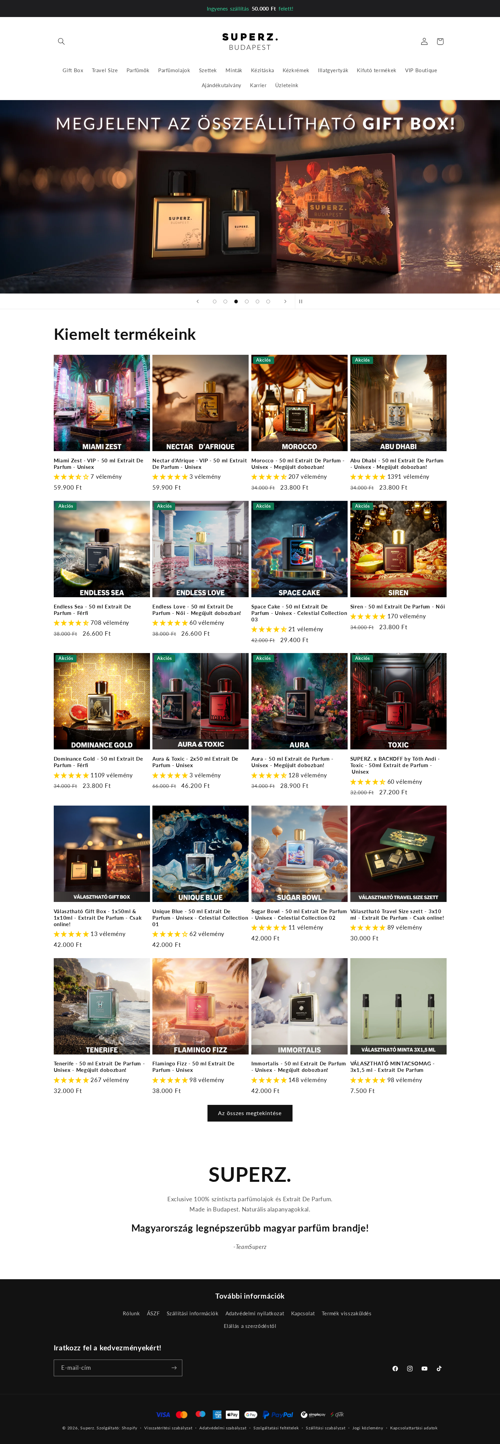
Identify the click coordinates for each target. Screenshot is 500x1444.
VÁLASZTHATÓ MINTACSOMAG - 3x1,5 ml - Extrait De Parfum (392, 1066)
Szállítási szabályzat (325, 1428)
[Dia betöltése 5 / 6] (257, 301)
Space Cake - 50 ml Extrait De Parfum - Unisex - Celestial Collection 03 (299, 612)
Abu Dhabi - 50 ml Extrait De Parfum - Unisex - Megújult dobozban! (397, 463)
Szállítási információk (193, 1314)
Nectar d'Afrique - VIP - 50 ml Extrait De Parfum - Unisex (199, 463)
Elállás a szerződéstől (250, 1326)
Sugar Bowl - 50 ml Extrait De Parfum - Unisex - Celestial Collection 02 (299, 914)
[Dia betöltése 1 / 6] (214, 301)
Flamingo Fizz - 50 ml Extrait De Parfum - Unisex (193, 1066)
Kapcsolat (303, 1314)
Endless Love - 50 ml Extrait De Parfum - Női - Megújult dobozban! (196, 609)
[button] (61, 41)
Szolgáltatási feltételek (276, 1428)
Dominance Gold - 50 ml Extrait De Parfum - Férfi (98, 762)
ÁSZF (153, 1314)
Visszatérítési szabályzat (168, 1428)
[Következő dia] (285, 301)
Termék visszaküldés (347, 1314)
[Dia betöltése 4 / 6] (246, 301)
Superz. (87, 1428)
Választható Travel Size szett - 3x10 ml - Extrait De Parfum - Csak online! (397, 914)
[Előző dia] (197, 301)
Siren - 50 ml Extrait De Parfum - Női (397, 606)
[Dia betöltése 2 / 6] (225, 301)
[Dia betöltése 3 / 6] (236, 301)
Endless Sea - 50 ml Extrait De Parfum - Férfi (92, 609)
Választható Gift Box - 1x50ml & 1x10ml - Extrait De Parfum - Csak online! (98, 917)
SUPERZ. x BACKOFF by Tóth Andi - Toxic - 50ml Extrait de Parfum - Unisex (395, 765)
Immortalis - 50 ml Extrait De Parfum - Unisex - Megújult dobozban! (298, 1066)
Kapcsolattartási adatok (414, 1428)
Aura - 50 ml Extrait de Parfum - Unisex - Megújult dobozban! (292, 762)
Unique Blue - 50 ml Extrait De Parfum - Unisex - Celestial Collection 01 (200, 917)
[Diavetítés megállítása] (302, 301)
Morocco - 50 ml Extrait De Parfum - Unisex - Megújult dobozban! (298, 463)
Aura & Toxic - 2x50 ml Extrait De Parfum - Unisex (195, 762)
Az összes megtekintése (250, 1113)
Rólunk (131, 1314)
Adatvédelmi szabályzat (222, 1428)
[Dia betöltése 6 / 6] (268, 301)
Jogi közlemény (367, 1428)
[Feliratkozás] (174, 1367)
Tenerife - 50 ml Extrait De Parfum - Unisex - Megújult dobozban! (99, 1066)
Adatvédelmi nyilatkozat (255, 1314)
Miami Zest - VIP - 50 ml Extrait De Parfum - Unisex (99, 463)
